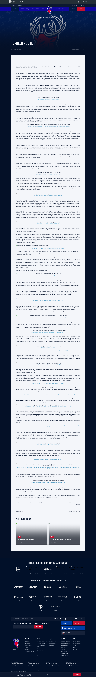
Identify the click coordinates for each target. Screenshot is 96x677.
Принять (77, 674)
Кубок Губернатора (41, 655)
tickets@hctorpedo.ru (34, 665)
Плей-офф (39, 653)
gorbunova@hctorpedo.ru (53, 665)
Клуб (74, 639)
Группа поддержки (65, 645)
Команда (27, 639)
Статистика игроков (41, 648)
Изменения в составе (29, 651)
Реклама (74, 645)
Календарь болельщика (66, 643)
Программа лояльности (66, 641)
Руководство (27, 643)
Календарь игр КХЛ (41, 643)
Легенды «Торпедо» (77, 643)
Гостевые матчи (64, 651)
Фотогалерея (51, 645)
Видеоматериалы (52, 641)
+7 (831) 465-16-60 (17, 664)
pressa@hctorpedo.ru (71, 665)
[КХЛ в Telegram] (86, 2)
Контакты (75, 649)
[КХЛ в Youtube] (83, 2)
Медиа (50, 639)
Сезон (38, 639)
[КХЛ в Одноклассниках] (81, 2)
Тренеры (27, 647)
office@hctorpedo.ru (17, 665)
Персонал (27, 649)
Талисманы (63, 647)
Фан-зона (63, 639)
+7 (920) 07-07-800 (51, 664)
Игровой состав (28, 645)
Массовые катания (64, 653)
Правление (27, 641)
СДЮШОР (74, 647)
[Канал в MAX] (83, 5)
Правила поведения (65, 655)
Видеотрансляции (52, 643)
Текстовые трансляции (42, 641)
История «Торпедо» (77, 641)
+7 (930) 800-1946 (70, 664)
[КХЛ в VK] (78, 2)
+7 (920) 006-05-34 (33, 664)
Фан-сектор (63, 649)
